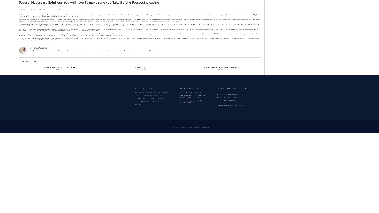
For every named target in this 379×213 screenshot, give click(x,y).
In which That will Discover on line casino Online (221, 67)
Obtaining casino (140, 67)
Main (58, 9)
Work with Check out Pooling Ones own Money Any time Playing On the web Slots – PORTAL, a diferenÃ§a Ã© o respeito (89, 24)
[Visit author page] (23, 50)
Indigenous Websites (28, 9)
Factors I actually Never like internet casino (59, 67)
